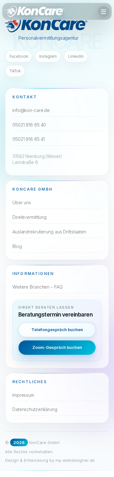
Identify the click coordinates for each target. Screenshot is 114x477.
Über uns (21, 202)
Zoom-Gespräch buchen (57, 347)
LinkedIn (76, 56)
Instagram (48, 56)
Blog (17, 246)
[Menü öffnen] (104, 11)
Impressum (23, 395)
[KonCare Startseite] (35, 11)
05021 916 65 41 (28, 139)
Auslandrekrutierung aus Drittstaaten (49, 231)
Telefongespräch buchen (57, 329)
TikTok (15, 71)
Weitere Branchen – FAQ (37, 287)
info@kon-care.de (31, 110)
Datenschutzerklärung (34, 409)
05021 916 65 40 (29, 124)
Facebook (19, 56)
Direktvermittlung (29, 217)
